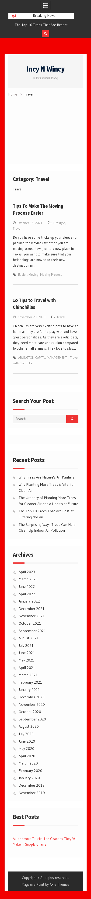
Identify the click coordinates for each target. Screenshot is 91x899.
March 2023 (28, 579)
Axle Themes (59, 884)
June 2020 (27, 741)
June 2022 (27, 586)
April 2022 (27, 594)
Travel (17, 228)
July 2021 (26, 645)
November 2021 (32, 615)
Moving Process (51, 274)
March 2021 (28, 674)
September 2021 (32, 630)
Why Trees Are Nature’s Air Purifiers (47, 477)
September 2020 (32, 719)
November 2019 (32, 792)
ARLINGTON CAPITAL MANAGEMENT (43, 357)
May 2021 (26, 660)
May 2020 (26, 748)
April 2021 (27, 667)
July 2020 (26, 733)
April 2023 (27, 571)
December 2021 (32, 608)
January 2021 (29, 689)
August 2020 (29, 726)
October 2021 (30, 623)
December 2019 (32, 785)
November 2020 (32, 704)
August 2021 (29, 638)
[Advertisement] (45, 129)
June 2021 (27, 652)
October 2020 (30, 711)
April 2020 (27, 756)
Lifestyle (59, 223)
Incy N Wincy (45, 69)
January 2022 (29, 601)
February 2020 (30, 770)
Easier (22, 274)
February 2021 (30, 682)
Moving (33, 274)
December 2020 (32, 697)
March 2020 (28, 763)
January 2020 (29, 777)
